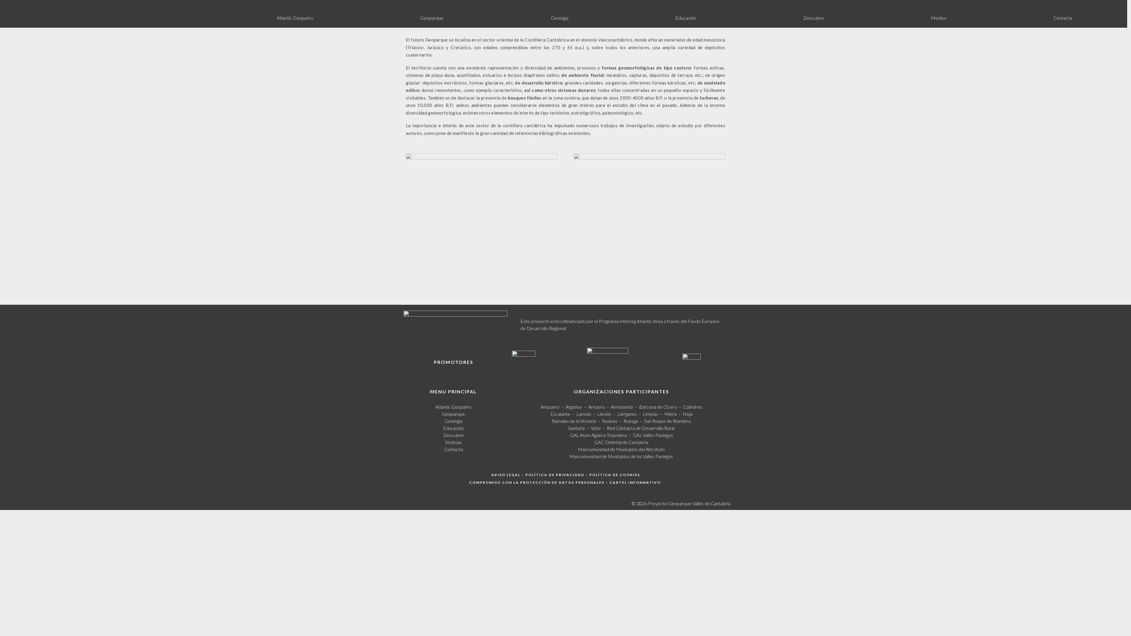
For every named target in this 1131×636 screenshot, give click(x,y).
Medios (938, 18)
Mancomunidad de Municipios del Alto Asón (621, 449)
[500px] (1110, 7)
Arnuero (596, 407)
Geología (559, 18)
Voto (596, 428)
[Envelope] (1120, 7)
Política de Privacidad (554, 475)
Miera (670, 414)
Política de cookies (614, 475)
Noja (687, 414)
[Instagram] (1101, 7)
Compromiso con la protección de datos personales (536, 482)
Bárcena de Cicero (658, 407)
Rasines (609, 421)
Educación (685, 18)
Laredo (583, 414)
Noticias (453, 442)
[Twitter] (1081, 7)
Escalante (560, 414)
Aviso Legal (505, 475)
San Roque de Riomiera (667, 421)
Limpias (650, 414)
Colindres (692, 407)
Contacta (1062, 18)
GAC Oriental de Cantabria (621, 442)
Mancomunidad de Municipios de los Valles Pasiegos (621, 456)
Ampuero (549, 407)
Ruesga (631, 421)
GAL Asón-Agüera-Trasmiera (598, 435)
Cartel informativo (635, 482)
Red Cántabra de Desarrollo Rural (640, 428)
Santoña (576, 428)
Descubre (813, 18)
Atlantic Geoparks (295, 18)
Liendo (604, 414)
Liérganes (627, 414)
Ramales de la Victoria (575, 421)
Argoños (574, 407)
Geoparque (432, 18)
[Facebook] (1071, 7)
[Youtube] (1091, 7)
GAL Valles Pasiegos (653, 435)
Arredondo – (625, 407)
